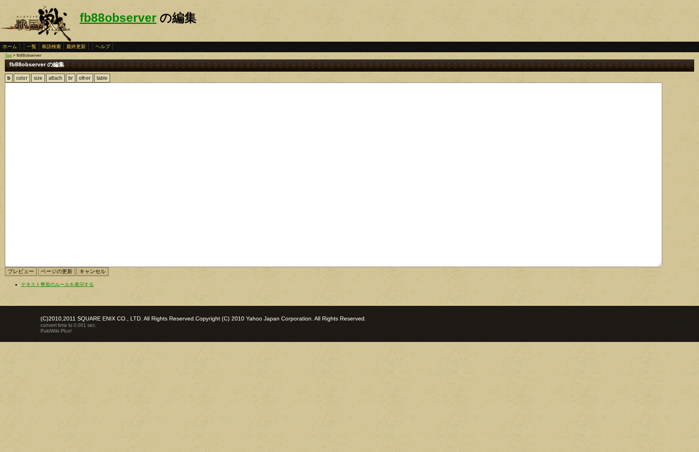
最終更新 (76, 46)
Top (8, 55)
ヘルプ (102, 46)
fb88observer (118, 17)
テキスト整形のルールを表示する (57, 284)
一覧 (31, 46)
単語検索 (51, 46)
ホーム (9, 46)
